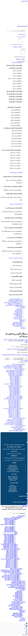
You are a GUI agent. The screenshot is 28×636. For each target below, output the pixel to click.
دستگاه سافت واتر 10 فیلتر (14, 399)
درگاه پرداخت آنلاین (13, 488)
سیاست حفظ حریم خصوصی (13, 471)
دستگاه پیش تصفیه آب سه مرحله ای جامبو (13, 186)
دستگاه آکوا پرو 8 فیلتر (17, 75)
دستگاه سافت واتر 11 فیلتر (16, 143)
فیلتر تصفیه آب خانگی (17, 265)
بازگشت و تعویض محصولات (13, 468)
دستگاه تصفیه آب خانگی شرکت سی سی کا (11, 150)
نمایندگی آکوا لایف (18, 311)
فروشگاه (13, 485)
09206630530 (14, 455)
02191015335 (18, 8)
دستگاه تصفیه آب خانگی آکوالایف (14, 107)
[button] (21, 36)
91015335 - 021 (18, 446)
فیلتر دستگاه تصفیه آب (17, 261)
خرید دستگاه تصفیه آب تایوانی (16, 298)
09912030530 (9, 8)
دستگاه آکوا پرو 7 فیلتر (17, 73)
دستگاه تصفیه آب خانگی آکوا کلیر (15, 99)
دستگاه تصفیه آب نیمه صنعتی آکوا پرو (14, 207)
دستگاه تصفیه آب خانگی (17, 62)
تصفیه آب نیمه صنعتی (12, 478)
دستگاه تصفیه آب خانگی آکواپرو (15, 68)
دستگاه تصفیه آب (21, 515)
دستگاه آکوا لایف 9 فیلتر (15, 117)
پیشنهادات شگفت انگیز (20, 306)
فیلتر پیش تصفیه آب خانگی (15, 269)
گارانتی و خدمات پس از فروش (15, 294)
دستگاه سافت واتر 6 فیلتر (16, 130)
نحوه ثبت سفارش (13, 465)
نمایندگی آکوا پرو (18, 309)
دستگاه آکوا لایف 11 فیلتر (15, 122)
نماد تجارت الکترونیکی (17, 322)
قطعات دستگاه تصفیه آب (16, 276)
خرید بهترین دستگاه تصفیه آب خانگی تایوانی (13, 302)
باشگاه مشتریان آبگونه (17, 323)
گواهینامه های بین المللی (17, 324)
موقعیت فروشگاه (13, 486)
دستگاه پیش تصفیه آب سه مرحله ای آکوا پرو (12, 176)
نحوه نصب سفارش (13, 467)
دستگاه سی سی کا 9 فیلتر (15, 160)
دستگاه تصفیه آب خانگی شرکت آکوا (14, 65)
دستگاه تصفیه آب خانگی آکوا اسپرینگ (14, 93)
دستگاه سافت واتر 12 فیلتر (16, 146)
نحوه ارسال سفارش (12, 466)
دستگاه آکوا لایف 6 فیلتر (15, 109)
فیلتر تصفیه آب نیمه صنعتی (15, 272)
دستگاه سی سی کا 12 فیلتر (15, 168)
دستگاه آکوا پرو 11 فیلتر (16, 86)
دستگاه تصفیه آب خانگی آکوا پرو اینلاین (14, 91)
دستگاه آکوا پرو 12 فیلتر (16, 88)
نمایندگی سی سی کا (18, 317)
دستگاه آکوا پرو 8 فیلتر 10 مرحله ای (12, 383)
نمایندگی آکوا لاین (18, 316)
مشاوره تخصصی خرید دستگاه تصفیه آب (13, 305)
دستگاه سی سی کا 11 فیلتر (15, 165)
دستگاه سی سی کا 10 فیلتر (15, 163)
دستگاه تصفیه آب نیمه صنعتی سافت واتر (13, 217)
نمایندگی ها (22, 307)
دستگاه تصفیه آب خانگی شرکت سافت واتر (13, 128)
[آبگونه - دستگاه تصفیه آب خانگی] (22, 26)
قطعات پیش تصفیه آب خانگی (15, 283)
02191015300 (13, 11)
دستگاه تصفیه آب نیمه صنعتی (16, 203)
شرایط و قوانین (12, 470)
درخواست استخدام (18, 325)
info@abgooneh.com (12, 491)
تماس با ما (22, 328)
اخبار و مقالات (22, 319)
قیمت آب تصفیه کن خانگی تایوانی (15, 300)
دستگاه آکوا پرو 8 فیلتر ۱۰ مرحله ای (14, 78)
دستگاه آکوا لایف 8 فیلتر (15, 115)
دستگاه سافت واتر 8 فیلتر (16, 135)
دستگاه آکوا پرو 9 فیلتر (15, 385)
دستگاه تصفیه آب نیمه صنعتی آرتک (14, 247)
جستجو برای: (22, 30)
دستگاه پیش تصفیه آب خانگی (16, 172)
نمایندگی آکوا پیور (18, 312)
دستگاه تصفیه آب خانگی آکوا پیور (15, 96)
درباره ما (23, 327)
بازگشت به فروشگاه (17, 46)
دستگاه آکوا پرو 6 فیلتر (17, 70)
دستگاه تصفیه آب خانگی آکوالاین (15, 101)
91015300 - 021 (10, 446)
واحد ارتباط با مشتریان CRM (16, 290)
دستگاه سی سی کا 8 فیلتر (15, 157)
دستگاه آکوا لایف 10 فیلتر (15, 120)
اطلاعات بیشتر (24, 360)
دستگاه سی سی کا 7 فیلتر (15, 155)
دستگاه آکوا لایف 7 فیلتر (15, 112)
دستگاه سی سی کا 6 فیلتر (15, 152)
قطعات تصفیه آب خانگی (16, 280)
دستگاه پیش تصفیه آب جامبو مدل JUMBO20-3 (12, 190)
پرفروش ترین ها (12, 487)
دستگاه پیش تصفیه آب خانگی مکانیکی (14, 193)
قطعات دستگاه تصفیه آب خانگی (15, 430)
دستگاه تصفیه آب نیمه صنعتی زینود (14, 237)
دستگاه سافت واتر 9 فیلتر (16, 138)
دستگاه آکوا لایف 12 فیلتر (15, 125)
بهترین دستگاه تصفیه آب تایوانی (15, 301)
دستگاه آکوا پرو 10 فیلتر (16, 83)
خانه (26, 339)
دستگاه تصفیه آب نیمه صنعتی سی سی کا (13, 227)
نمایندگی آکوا (19, 308)
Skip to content (24, 1)
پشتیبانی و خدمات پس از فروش (15, 257)
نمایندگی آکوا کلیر (18, 314)
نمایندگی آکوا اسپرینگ (17, 313)
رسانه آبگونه (22, 321)
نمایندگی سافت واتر (18, 318)
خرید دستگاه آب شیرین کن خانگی (15, 303)
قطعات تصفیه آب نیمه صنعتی (15, 287)
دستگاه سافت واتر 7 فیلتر (16, 133)
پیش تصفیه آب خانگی (12, 477)
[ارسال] (24, 32)
